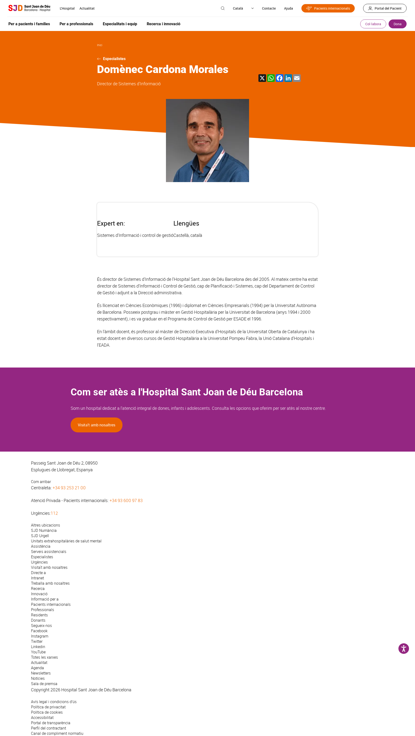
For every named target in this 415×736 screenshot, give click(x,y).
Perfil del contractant (48, 728)
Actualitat (87, 8)
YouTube (38, 652)
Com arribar (41, 481)
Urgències (39, 562)
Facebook (39, 630)
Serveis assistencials (48, 551)
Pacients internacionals (332, 8)
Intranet (37, 578)
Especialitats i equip (120, 24)
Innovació (39, 593)
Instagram (39, 636)
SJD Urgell (40, 535)
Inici (99, 45)
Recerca (38, 588)
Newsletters (41, 673)
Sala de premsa (44, 683)
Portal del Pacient (388, 8)
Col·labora (373, 24)
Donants (38, 620)
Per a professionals (76, 24)
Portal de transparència (50, 722)
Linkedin (38, 646)
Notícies (38, 678)
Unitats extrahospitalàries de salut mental (66, 541)
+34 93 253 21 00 (69, 488)
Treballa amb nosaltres (50, 583)
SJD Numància (44, 530)
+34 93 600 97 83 (126, 500)
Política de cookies (47, 712)
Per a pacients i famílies (29, 24)
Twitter (37, 641)
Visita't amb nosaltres (96, 425)
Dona (398, 24)
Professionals (42, 609)
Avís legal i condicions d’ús (54, 701)
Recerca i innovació (163, 24)
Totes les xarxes (44, 657)
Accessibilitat (42, 717)
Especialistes (114, 58)
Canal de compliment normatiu (57, 733)
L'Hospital (67, 8)
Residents (39, 615)
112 (54, 513)
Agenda (37, 667)
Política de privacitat (48, 707)
